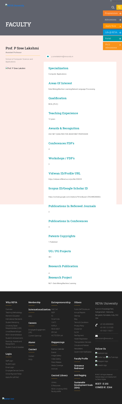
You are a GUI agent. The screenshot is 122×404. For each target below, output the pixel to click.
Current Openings (34, 336)
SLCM (76, 332)
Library (53, 382)
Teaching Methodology (14, 313)
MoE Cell (54, 309)
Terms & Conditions (81, 322)
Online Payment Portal (13, 374)
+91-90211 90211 (106, 331)
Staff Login (9, 361)
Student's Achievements (14, 338)
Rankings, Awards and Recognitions (14, 342)
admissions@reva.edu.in (104, 338)
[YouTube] (112, 357)
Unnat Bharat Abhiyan (13, 332)
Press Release (56, 362)
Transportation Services (82, 342)
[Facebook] (101, 353)
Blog (75, 319)
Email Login (10, 367)
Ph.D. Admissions (111, 46)
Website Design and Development (105, 377)
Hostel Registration (81, 339)
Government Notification (83, 352)
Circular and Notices (81, 345)
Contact (31, 356)
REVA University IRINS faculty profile (59, 390)
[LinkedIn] (101, 365)
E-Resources (55, 386)
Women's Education (13, 316)
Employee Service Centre (15, 371)
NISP (53, 313)
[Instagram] (101, 361)
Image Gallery (56, 356)
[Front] (13, 5)
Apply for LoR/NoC (12, 377)
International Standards (14, 319)
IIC (52, 316)
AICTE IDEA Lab (57, 336)
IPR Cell (54, 332)
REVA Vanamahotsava (14, 335)
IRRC (30, 316)
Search (112, 7)
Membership (34, 302)
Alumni (31, 342)
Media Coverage (57, 366)
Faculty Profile (81, 358)
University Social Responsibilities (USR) (14, 327)
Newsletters (78, 349)
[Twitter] (100, 357)
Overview (9, 309)
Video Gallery (56, 359)
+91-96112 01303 (106, 328)
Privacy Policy (79, 326)
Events (53, 352)
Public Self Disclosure (82, 309)
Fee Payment (79, 336)
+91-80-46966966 (106, 324)
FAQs (30, 360)
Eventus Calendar (57, 349)
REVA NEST (55, 329)
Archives (54, 369)
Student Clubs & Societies (15, 347)
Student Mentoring (12, 322)
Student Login (10, 364)
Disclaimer (78, 329)
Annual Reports (79, 313)
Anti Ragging (80, 375)
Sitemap (77, 316)
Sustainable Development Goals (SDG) (83, 385)
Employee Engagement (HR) (36, 331)
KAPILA (54, 326)
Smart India (55, 319)
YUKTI (53, 322)
